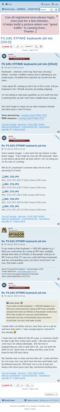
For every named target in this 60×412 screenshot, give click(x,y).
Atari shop (22, 124)
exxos (10, 54)
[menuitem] (8, 4)
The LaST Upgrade (9, 124)
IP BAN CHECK (19, 129)
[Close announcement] (57, 16)
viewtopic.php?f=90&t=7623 (34, 115)
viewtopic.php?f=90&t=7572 (31, 118)
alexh (10, 228)
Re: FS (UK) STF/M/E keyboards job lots (24, 145)
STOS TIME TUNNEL (36, 124)
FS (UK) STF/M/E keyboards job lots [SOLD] (27, 40)
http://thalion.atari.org (26, 271)
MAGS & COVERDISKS (11, 127)
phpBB (21, 406)
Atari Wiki (5, 129)
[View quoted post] (21, 303)
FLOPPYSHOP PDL (29, 127)
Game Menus (44, 127)
